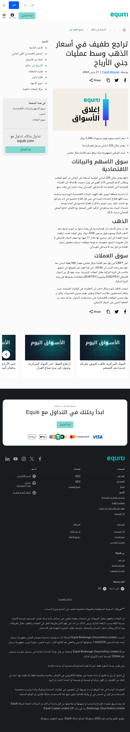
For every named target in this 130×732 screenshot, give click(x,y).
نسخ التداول (119, 537)
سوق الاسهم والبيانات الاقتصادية (29, 108)
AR (99, 589)
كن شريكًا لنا (75, 532)
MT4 (77, 482)
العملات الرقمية (118, 503)
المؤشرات (120, 482)
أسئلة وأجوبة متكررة (22, 493)
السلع (122, 487)
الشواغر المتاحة (118, 566)
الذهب (42, 114)
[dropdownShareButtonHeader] (95, 80)
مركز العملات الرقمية (33, 89)
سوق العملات (38, 120)
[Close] (4, 5)
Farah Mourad (110, 72)
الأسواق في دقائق (98, 29)
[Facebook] (40, 459)
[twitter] (117, 80)
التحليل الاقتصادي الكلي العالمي (27, 54)
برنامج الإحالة (74, 537)
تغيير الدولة (114, 589)
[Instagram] (24, 459)
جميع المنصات (74, 487)
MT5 (77, 476)
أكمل (14, 5)
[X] (32, 459)
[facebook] (125, 80)
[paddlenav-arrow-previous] (124, 354)
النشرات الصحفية (117, 571)
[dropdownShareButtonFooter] (95, 312)
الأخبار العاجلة (36, 48)
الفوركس (121, 476)
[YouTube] (16, 459)
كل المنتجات (119, 514)
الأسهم (122, 492)
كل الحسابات (119, 532)
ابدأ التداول (26, 15)
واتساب (28, 483)
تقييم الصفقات (35, 71)
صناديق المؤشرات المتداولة (113, 498)
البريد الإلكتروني (24, 476)
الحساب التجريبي (117, 543)
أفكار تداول (37, 77)
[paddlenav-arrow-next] (6, 354)
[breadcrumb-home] (124, 29)
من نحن (121, 560)
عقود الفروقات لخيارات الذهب (112, 509)
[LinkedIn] (7, 459)
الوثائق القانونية (65, 600)
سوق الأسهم (37, 83)
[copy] (108, 80)
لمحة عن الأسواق (34, 59)
